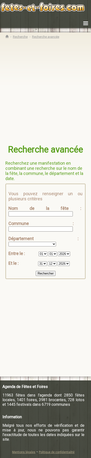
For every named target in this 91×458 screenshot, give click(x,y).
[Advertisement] (45, 93)
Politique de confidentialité (56, 452)
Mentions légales (23, 452)
